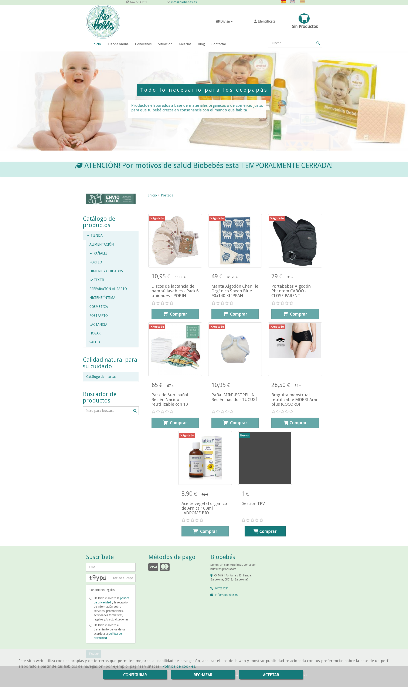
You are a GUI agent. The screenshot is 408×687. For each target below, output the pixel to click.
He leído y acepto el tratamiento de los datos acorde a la (109, 631)
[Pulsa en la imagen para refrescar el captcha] (98, 578)
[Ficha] (175, 240)
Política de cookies (178, 666)
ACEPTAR (271, 675)
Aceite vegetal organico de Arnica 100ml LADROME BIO (204, 508)
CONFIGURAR (135, 675)
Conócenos (143, 44)
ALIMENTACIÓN (101, 244)
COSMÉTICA (98, 307)
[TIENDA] (88, 235)
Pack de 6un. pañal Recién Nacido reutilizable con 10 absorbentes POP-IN (171, 401)
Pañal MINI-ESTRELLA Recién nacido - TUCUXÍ (234, 397)
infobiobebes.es (226, 594)
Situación (165, 44)
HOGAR (95, 333)
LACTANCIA (98, 325)
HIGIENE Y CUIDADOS (106, 271)
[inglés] (294, 1)
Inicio (96, 44)
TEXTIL (99, 280)
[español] (284, 1)
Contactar (218, 44)
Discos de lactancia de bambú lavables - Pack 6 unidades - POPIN (175, 291)
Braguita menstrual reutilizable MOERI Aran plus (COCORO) (295, 399)
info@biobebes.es (183, 2)
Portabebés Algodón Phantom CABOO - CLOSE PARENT (291, 291)
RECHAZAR (203, 675)
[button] (265, 22)
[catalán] (303, 1)
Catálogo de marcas (101, 377)
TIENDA (96, 235)
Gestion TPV (253, 503)
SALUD (94, 342)
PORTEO (95, 262)
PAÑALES (100, 253)
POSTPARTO (98, 316)
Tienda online (118, 44)
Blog (201, 44)
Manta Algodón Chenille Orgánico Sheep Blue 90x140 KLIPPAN (234, 291)
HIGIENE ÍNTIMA (102, 298)
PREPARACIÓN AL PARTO (108, 289)
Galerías (185, 44)
